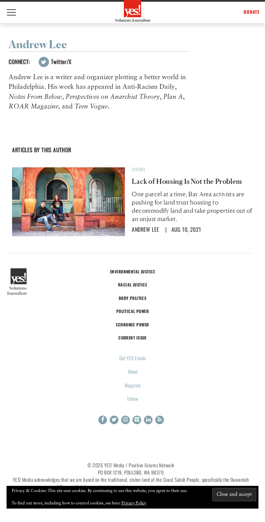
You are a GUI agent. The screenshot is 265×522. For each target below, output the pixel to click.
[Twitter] (114, 420)
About (133, 371)
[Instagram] (125, 420)
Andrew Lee (145, 229)
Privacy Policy (133, 503)
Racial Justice (132, 285)
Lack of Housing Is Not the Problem (187, 181)
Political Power (132, 311)
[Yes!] (132, 11)
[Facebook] (102, 420)
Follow (132, 398)
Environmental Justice (132, 271)
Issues (139, 169)
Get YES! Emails (132, 358)
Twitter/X (61, 62)
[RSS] (159, 420)
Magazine (133, 385)
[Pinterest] (136, 420)
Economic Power (132, 324)
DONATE (252, 12)
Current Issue (132, 338)
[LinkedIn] (148, 420)
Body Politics (133, 298)
